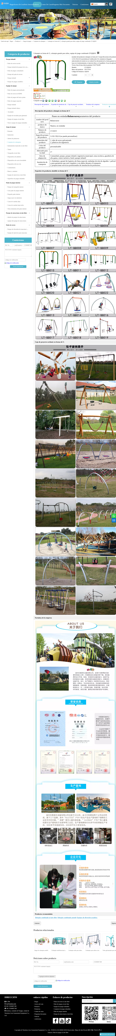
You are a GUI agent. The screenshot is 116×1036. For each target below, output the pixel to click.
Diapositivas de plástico (14, 156)
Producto (37, 1006)
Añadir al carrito (93, 82)
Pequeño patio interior (14, 194)
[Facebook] (110, 4)
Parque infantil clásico (14, 108)
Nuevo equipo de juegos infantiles (17, 123)
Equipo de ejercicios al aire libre (17, 175)
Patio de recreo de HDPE (15, 93)
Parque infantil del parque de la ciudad (18, 67)
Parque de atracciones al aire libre (16, 213)
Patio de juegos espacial (14, 101)
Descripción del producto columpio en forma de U (43, 104)
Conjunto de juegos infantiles (62, 1009)
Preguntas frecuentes (40, 1014)
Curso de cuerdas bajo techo (16, 205)
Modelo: (74, 67)
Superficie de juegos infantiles (16, 178)
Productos (37, 1009)
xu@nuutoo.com (11, 1004)
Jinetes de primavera (13, 138)
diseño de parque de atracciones (17, 217)
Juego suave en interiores (15, 198)
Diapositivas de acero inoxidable (17, 160)
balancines (11, 135)
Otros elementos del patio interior (17, 209)
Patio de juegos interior (13, 183)
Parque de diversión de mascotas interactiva (20, 229)
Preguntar (79, 82)
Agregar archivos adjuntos (46, 976)
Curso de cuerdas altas (14, 201)
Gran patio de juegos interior (16, 190)
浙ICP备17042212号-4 (95, 1030)
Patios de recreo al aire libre (62, 1001)
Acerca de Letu (38, 1004)
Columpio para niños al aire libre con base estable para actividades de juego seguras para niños (60, 950)
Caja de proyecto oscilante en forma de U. (76, 104)
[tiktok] (68, 1021)
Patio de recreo (10, 225)
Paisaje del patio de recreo (15, 74)
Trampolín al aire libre (14, 153)
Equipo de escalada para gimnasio (17, 115)
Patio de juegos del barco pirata (16, 97)
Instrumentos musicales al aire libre (17, 146)
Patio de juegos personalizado (16, 90)
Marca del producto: (77, 69)
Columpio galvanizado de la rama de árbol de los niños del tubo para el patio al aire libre (94, 950)
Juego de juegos (11, 127)
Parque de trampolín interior (15, 187)
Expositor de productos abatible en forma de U (59, 104)
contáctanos (37, 1019)
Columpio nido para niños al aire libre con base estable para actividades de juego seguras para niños (43, 950)
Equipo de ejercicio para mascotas (17, 233)
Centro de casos (39, 1011)
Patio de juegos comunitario (15, 71)
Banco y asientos (12, 171)
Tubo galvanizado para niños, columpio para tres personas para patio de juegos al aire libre (77, 950)
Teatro (9, 149)
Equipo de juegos (11, 86)
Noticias (36, 1016)
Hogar (36, 1001)
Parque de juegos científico (15, 81)
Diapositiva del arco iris (14, 164)
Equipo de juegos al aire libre (16, 119)
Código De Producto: (78, 71)
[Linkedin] (106, 4)
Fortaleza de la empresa (93, 104)
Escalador (11, 112)
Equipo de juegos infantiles (61, 1006)
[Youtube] (62, 1021)
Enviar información (18, 266)
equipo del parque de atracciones (17, 221)
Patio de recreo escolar (14, 63)
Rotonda (10, 131)
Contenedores (11, 167)
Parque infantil (10, 59)
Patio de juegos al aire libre (61, 1004)
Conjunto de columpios (14, 142)
